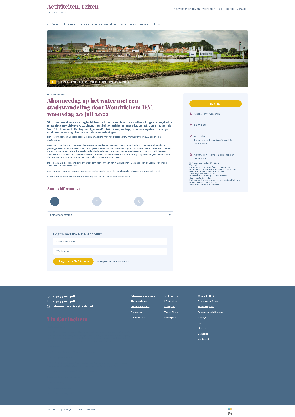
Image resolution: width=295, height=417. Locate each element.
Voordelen (208, 8)
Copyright (67, 409)
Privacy (56, 409)
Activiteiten (53, 24)
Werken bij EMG (206, 306)
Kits (200, 323)
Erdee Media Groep (208, 301)
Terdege (202, 317)
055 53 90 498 (64, 296)
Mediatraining (204, 339)
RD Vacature (170, 301)
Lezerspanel (170, 317)
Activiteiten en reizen (187, 8)
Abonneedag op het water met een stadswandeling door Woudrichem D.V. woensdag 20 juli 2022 (111, 24)
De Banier (203, 334)
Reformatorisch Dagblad (210, 312)
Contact (242, 8)
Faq (220, 8)
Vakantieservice (139, 317)
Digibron (202, 328)
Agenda (229, 8)
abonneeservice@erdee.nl (73, 306)
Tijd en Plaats (171, 312)
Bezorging (136, 312)
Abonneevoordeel (140, 306)
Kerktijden (169, 306)
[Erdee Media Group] (230, 410)
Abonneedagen (139, 301)
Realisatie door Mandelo (85, 409)
